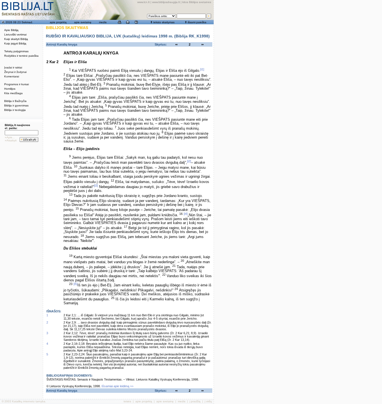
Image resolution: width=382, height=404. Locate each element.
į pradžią (195, 401)
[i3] (96, 185)
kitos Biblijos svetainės (196, 2)
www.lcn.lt (143, 2)
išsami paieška (197, 22)
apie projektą (58, 22)
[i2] (189, 161)
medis (103, 22)
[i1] (202, 69)
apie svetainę (82, 22)
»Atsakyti (10, 140)
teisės (127, 401)
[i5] (75, 284)
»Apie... (10, 137)
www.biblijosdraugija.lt (166, 2)
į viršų (208, 401)
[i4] (186, 213)
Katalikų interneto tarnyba (28, 401)
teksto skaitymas (164, 22)
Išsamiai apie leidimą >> (117, 386)
